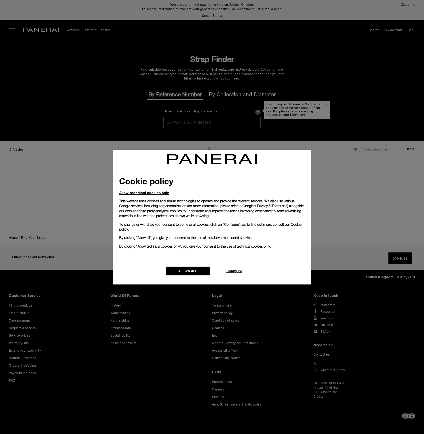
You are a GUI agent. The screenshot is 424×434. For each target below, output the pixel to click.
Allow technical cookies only (144, 193)
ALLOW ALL (187, 271)
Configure (234, 271)
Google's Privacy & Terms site (264, 206)
